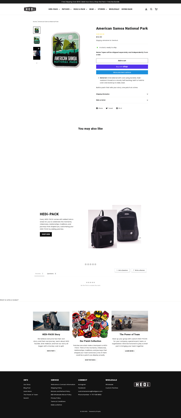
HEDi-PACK (53, 9)
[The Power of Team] (130, 321)
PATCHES (66, 9)
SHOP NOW (46, 234)
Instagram (82, 384)
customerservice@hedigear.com (90, 391)
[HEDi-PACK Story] (51, 321)
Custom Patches (112, 388)
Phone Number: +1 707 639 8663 (89, 395)
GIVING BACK (127, 9)
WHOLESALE (114, 9)
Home (35, 22)
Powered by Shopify (95, 411)
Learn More (28, 391)
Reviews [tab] (38, 273)
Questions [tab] (50, 273)
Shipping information (102, 94)
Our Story (27, 384)
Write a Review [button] (140, 270)
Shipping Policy (56, 388)
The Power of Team (31, 395)
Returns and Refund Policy (60, 391)
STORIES (101, 9)
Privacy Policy (56, 398)
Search (26, 398)
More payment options (122, 72)
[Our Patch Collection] (90, 324)
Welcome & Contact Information (63, 384)
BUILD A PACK (80, 9)
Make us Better (56, 405)
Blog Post (27, 388)
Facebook (81, 388)
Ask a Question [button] (123, 270)
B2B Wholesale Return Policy (61, 395)
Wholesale (109, 384)
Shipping (99, 40)
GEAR (91, 9)
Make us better (101, 100)
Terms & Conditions (58, 401)
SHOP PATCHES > (90, 360)
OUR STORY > (51, 351)
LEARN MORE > (130, 351)
